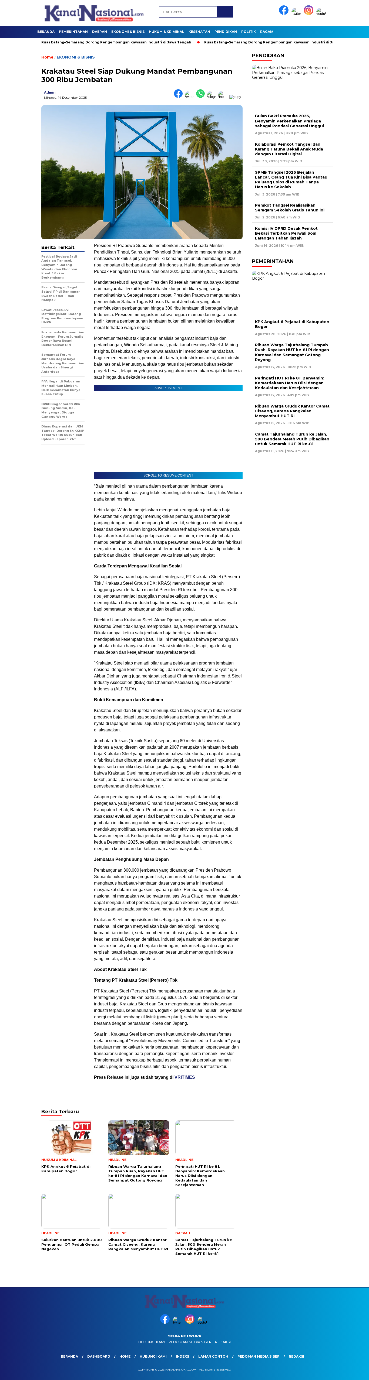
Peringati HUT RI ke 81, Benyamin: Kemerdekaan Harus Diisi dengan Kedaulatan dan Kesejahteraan (289, 382)
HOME (124, 1356)
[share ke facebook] (179, 97)
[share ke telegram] (212, 97)
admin (50, 92)
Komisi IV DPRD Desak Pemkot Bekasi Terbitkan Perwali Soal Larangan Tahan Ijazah (286, 233)
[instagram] (309, 14)
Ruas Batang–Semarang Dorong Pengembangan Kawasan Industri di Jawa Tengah (87, 42)
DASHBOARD (98, 1356)
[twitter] (297, 14)
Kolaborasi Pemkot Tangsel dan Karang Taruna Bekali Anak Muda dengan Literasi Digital (289, 149)
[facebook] (284, 14)
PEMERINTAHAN (73, 32)
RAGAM (266, 32)
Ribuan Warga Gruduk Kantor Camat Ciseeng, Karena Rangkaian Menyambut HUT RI (292, 410)
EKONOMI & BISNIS (128, 32)
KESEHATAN (199, 32)
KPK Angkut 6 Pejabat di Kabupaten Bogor (292, 324)
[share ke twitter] (190, 97)
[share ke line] (223, 97)
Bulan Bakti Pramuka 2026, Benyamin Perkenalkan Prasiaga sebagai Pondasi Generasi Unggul (289, 121)
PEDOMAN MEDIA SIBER (190, 1342)
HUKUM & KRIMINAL (166, 32)
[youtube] (322, 14)
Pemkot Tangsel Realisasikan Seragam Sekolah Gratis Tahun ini (289, 208)
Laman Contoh (213, 1356)
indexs (182, 1356)
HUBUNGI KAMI (151, 1342)
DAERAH (99, 32)
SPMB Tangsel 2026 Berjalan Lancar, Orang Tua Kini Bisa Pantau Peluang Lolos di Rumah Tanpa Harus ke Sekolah (291, 179)
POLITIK (248, 32)
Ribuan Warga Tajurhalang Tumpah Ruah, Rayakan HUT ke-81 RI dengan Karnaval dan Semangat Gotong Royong (292, 352)
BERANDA (46, 32)
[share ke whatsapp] (201, 97)
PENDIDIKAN (225, 32)
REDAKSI (223, 1342)
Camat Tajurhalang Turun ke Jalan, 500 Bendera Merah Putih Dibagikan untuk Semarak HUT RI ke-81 (292, 439)
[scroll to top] (353, 1371)
